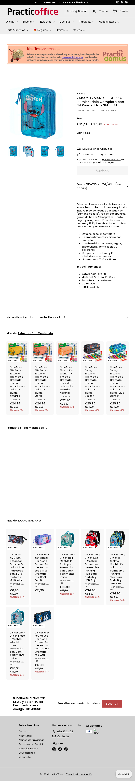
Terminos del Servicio (31, 744)
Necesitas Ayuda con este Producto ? (36, 317)
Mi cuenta (25, 757)
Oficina (10, 21)
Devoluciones (27, 752)
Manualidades (108, 21)
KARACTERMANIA (87, 110)
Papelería (85, 21)
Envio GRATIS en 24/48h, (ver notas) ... (99, 186)
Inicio (80, 93)
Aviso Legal (25, 735)
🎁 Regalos (40, 30)
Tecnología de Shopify (79, 774)
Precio (81, 118)
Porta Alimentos (16, 30)
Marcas (77, 30)
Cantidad (83, 133)
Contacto (24, 731)
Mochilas (65, 21)
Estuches (46, 21)
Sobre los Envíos (28, 748)
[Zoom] (36, 112)
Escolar (28, 21)
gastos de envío (111, 159)
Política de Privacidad (31, 740)
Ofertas (60, 30)
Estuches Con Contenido (35, 333)
